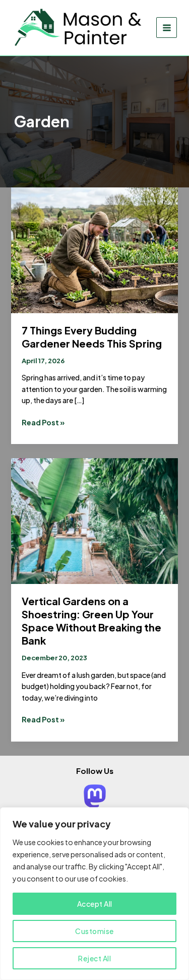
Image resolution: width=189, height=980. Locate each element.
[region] (94, 893)
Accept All (94, 903)
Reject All (94, 958)
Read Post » (43, 422)
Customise (94, 931)
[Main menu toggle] (166, 27)
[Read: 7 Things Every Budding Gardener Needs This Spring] (94, 249)
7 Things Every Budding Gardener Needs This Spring (92, 337)
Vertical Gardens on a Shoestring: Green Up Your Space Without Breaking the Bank (91, 621)
